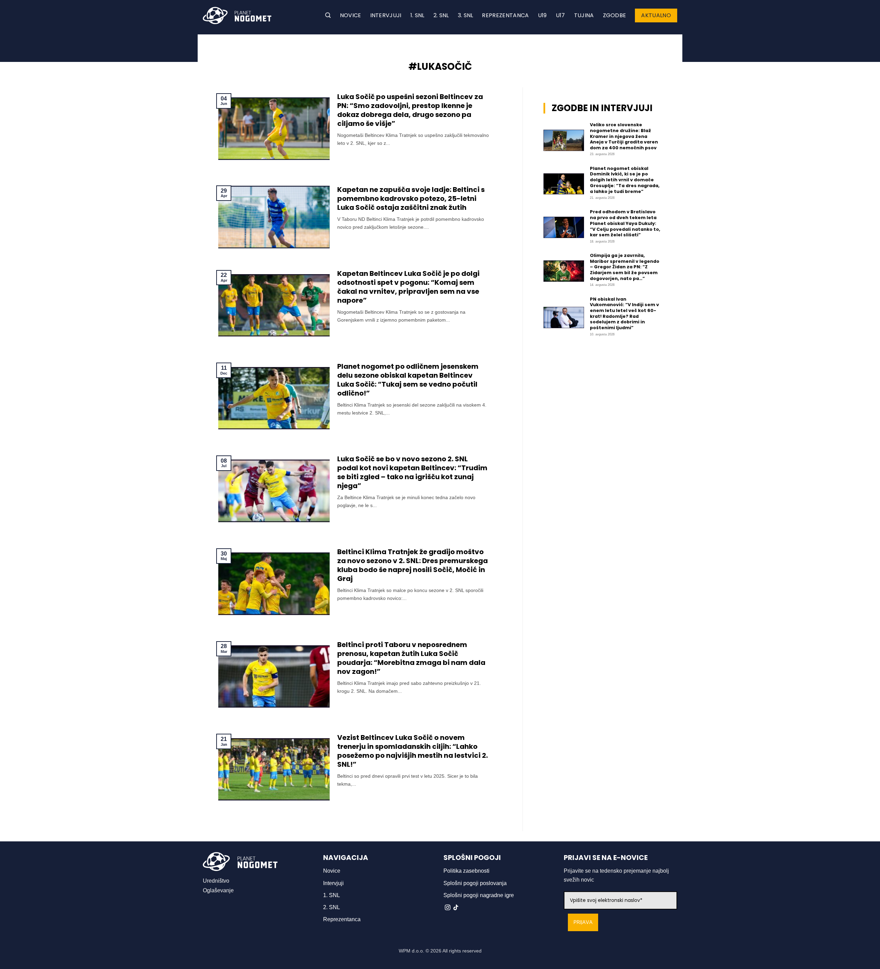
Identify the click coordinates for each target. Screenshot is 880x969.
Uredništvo (216, 881)
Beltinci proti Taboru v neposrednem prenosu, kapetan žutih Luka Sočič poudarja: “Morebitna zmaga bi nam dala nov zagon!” (411, 658)
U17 (560, 15)
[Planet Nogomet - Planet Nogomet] (237, 15)
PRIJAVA (583, 922)
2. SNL (441, 15)
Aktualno (656, 15)
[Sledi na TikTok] (456, 908)
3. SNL (465, 15)
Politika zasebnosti (466, 871)
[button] (328, 15)
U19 (542, 15)
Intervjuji (386, 15)
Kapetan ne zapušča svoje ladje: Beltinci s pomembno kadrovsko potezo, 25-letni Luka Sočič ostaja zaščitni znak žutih (411, 198)
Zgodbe (614, 15)
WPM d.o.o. (411, 951)
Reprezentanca (505, 15)
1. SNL (417, 15)
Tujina (584, 15)
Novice (350, 15)
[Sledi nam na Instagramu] (447, 908)
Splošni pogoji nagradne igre (478, 895)
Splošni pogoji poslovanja (475, 883)
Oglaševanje (218, 890)
